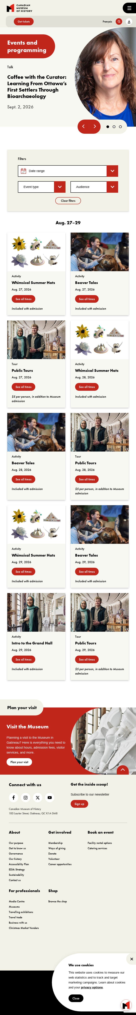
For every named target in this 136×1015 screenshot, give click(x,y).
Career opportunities (60, 864)
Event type (31, 187)
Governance (16, 853)
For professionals (24, 890)
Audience (82, 187)
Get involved (59, 832)
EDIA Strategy (17, 869)
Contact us (15, 880)
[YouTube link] (49, 797)
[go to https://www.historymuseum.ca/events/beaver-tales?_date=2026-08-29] (100, 524)
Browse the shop (57, 901)
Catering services (97, 848)
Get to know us (17, 848)
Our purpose (16, 843)
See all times (23, 299)
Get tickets (24, 21)
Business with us (18, 922)
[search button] (119, 21)
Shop (53, 890)
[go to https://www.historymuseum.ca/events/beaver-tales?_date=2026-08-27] (100, 252)
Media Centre (17, 901)
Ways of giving (56, 848)
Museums (14, 907)
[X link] (37, 797)
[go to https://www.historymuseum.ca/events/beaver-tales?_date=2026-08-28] (36, 432)
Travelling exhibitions (21, 912)
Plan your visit (19, 762)
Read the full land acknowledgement (97, 961)
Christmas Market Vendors (24, 928)
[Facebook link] (13, 797)
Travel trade (15, 917)
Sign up (79, 804)
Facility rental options (100, 843)
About (14, 832)
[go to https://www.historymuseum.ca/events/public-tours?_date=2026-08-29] (100, 612)
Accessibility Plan (19, 864)
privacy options (92, 987)
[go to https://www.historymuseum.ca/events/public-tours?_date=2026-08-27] (36, 339)
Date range (37, 171)
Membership (55, 843)
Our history (15, 859)
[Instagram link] (25, 797)
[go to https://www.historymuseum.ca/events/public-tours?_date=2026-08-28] (100, 432)
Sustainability (16, 875)
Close (76, 998)
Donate (52, 853)
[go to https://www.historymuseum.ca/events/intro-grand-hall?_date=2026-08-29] (36, 612)
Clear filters (68, 201)
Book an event (101, 832)
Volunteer (54, 859)
